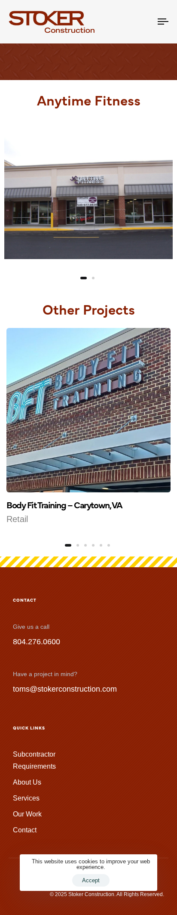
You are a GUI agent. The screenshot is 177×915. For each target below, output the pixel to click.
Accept (91, 880)
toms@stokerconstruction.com (65, 689)
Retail (17, 519)
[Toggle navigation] (141, 21)
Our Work (27, 814)
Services (26, 798)
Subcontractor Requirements (34, 760)
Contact (25, 830)
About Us (27, 782)
